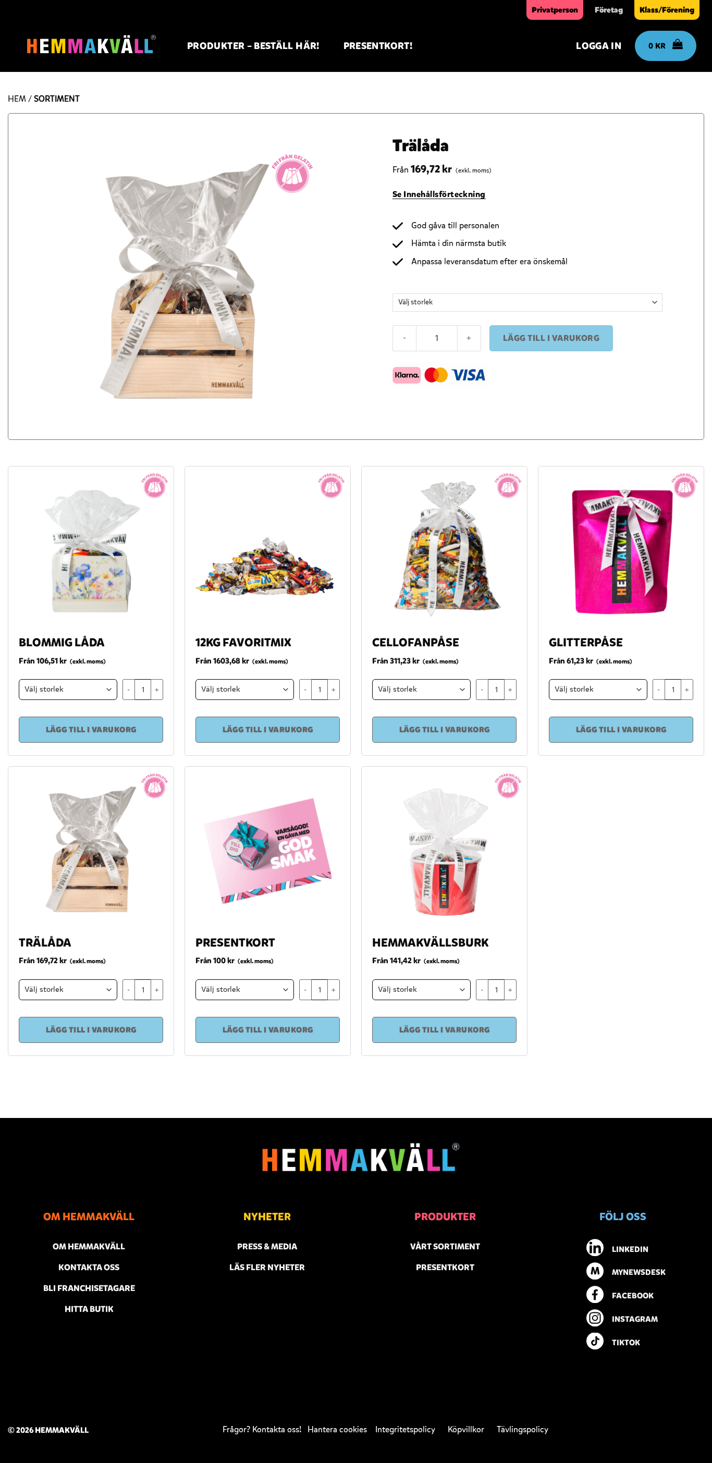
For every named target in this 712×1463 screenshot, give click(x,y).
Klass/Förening (667, 10)
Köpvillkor (472, 1429)
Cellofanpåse (415, 642)
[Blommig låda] (91, 549)
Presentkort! (377, 46)
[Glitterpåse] (621, 549)
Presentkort (235, 943)
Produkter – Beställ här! (253, 46)
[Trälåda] (91, 849)
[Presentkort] (267, 849)
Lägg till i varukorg (551, 338)
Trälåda (45, 943)
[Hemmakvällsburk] (444, 849)
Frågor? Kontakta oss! (264, 1429)
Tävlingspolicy (522, 1429)
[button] (593, 46)
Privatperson (555, 10)
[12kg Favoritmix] (267, 549)
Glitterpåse (586, 642)
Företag (609, 10)
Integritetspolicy (405, 1429)
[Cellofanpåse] (444, 549)
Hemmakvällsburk (430, 943)
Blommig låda (62, 642)
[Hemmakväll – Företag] (88, 46)
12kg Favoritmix (243, 642)
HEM (17, 99)
